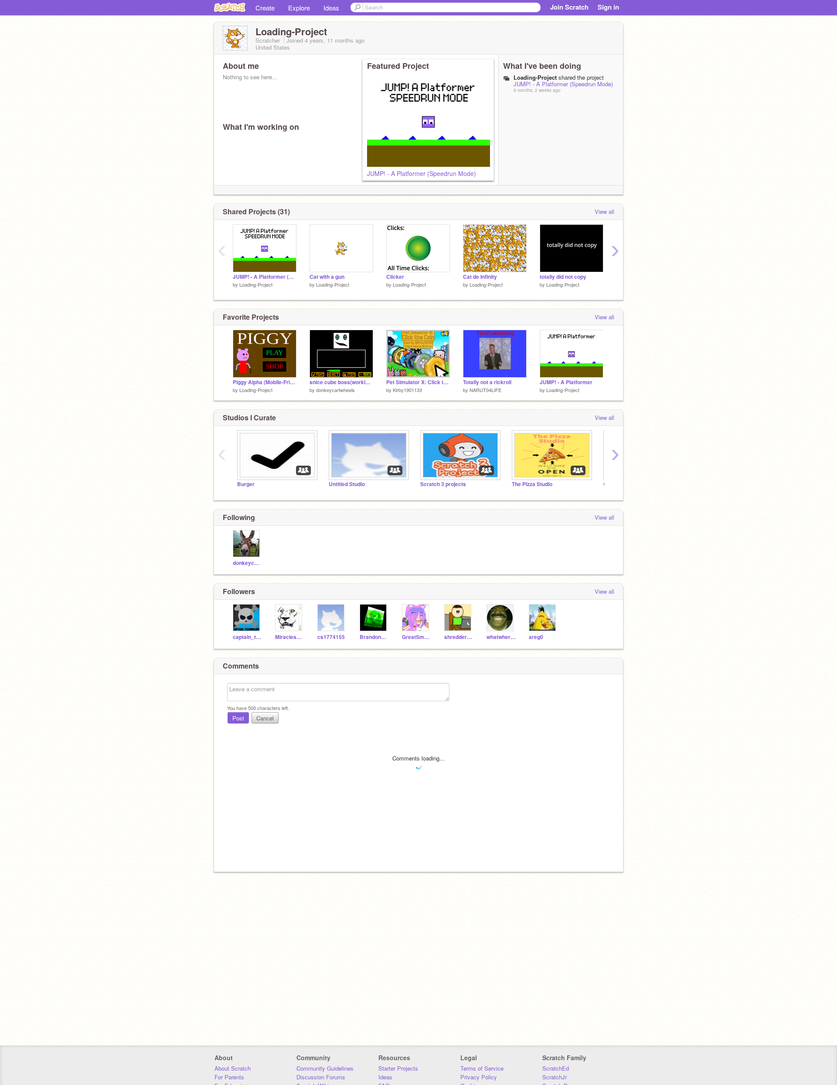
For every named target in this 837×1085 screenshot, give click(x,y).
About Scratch (232, 1068)
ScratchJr (554, 1077)
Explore (299, 7)
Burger (246, 484)
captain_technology (247, 637)
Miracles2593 (289, 637)
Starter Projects (398, 1068)
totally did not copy (563, 277)
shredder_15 (458, 637)
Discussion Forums (320, 1077)
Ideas (331, 7)
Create (265, 7)
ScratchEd (555, 1068)
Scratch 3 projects (443, 484)
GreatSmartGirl (416, 637)
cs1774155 (331, 637)
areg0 (536, 637)
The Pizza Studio (532, 484)
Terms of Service (482, 1068)
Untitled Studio (347, 484)
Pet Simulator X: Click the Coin (418, 382)
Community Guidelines (325, 1068)
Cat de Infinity (480, 277)
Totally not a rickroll (487, 382)
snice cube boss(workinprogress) (341, 382)
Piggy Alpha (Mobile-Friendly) (264, 382)
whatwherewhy (501, 637)
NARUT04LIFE (485, 389)
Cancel (265, 718)
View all (604, 211)
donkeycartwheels (335, 389)
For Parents (229, 1077)
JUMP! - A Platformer (566, 382)
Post (238, 718)
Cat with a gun (327, 277)
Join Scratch (569, 7)
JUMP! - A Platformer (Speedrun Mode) (421, 173)
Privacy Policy (478, 1077)
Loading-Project (255, 284)
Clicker (395, 277)
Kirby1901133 (407, 389)
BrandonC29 (374, 637)
